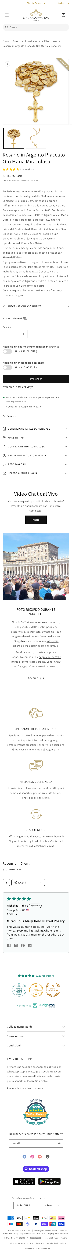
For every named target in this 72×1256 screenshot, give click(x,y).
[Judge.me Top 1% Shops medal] (53, 990)
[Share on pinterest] (23, 946)
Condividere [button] (13, 416)
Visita (36, 519)
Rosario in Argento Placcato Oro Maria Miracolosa (32, 46)
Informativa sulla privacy (21, 1243)
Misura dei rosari (12, 318)
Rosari (16, 41)
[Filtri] (6, 882)
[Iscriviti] (59, 1143)
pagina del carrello (50, 657)
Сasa (6, 41)
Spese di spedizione (11, 180)
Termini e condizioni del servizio (51, 1243)
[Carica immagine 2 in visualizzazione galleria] (36, 138)
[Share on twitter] (16, 946)
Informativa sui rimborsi (56, 1238)
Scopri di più (36, 678)
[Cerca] (7, 27)
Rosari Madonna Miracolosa (40, 41)
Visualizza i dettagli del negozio (24, 406)
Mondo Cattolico (19, 1230)
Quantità (7, 327)
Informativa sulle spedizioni (38, 1248)
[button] (7, 15)
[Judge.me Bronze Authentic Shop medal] (36, 990)
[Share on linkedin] (30, 946)
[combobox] (36, 27)
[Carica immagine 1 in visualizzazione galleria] (13, 138)
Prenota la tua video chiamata (25, 1088)
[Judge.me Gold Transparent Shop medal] (19, 990)
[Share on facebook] (9, 946)
